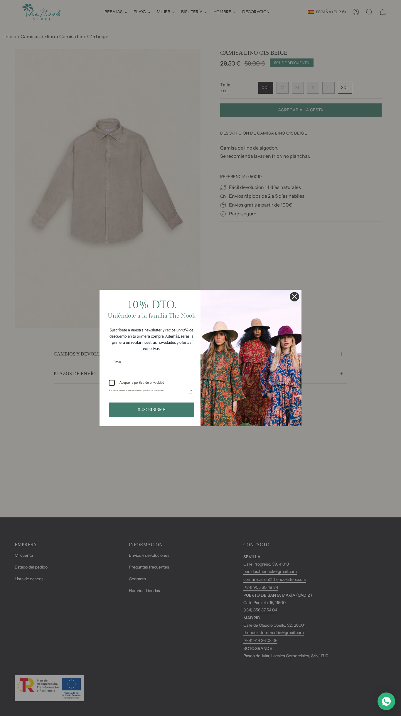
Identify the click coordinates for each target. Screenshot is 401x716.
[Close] (294, 297)
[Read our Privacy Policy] (190, 391)
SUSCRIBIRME (151, 409)
